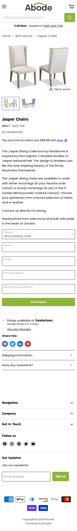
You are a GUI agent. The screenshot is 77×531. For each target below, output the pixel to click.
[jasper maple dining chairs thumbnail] (10, 103)
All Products (23, 36)
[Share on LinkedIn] (20, 344)
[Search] (69, 17)
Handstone (14, 132)
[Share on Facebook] (5, 344)
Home (6, 36)
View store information (19, 329)
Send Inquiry (38, 302)
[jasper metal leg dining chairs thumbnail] (28, 103)
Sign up (60, 476)
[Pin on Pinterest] (28, 344)
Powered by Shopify (38, 523)
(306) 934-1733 (53, 26)
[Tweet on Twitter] (13, 344)
